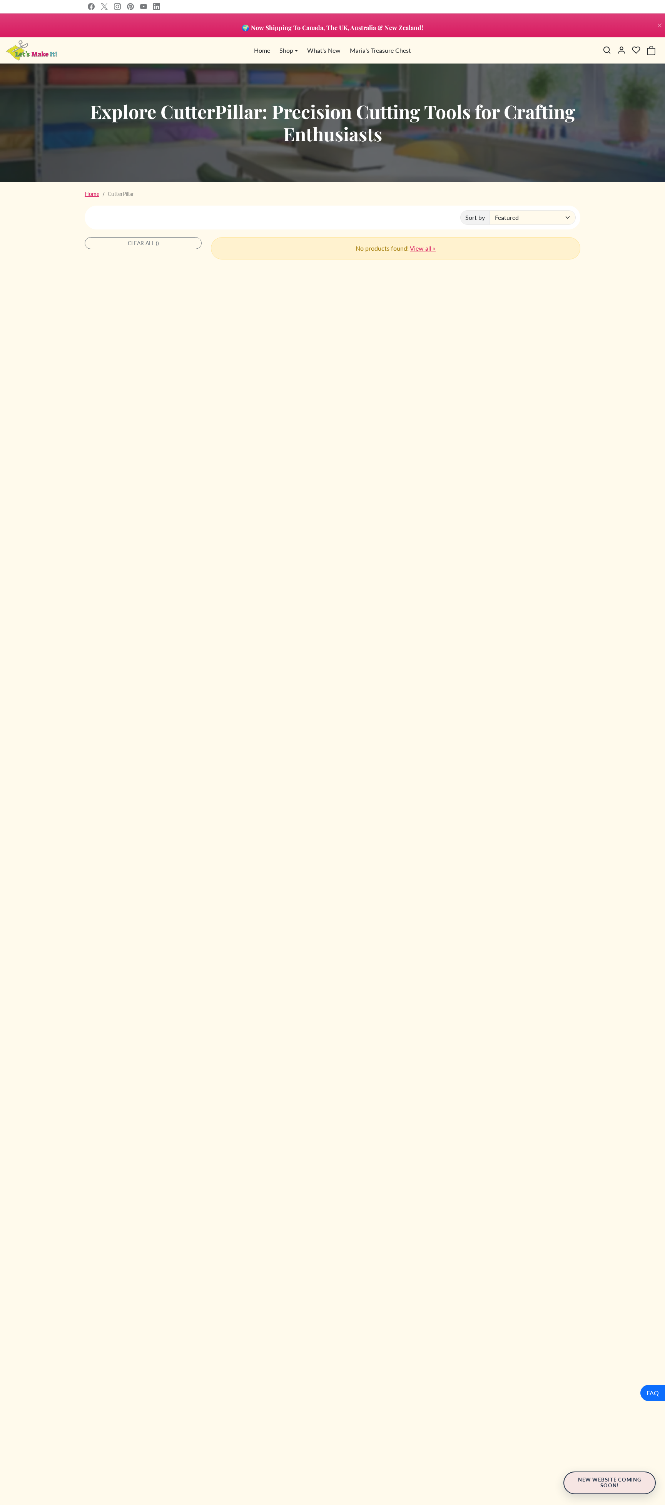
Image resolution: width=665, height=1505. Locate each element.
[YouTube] (143, 6)
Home (262, 50)
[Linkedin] (156, 6)
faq (653, 1392)
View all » (423, 248)
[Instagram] (117, 6)
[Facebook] (91, 6)
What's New (324, 50)
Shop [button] (286, 50)
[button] (607, 50)
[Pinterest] (130, 6)
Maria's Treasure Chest (380, 50)
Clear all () (143, 243)
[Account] (621, 50)
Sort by (475, 217)
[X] (104, 6)
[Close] (659, 25)
